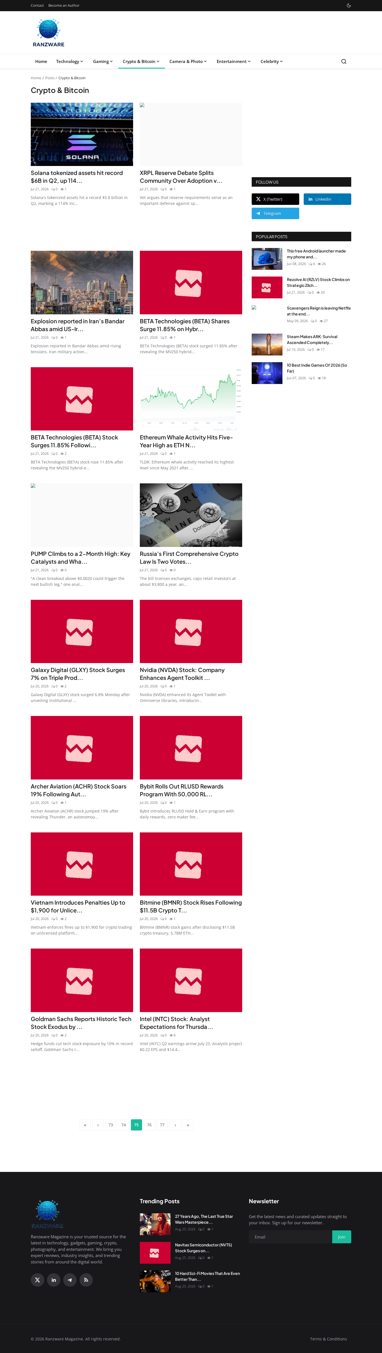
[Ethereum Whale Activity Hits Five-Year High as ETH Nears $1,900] (191, 399)
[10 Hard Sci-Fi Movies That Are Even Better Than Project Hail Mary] (155, 1281)
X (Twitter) (272, 199)
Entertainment (232, 61)
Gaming (101, 61)
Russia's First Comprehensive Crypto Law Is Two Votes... (189, 557)
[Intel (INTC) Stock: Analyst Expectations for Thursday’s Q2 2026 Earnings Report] (191, 980)
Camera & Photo (186, 61)
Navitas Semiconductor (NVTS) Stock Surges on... (203, 1247)
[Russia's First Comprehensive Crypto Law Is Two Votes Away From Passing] (191, 515)
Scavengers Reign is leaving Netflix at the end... (319, 310)
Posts (50, 77)
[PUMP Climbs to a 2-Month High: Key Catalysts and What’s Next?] (82, 515)
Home (41, 61)
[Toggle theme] (348, 5)
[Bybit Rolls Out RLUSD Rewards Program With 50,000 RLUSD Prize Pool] (191, 748)
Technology (67, 61)
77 (162, 1124)
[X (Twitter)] (37, 1280)
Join (341, 1237)
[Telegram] (70, 1280)
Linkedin (323, 199)
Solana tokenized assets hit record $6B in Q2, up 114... (77, 176)
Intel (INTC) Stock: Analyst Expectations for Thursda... (176, 1022)
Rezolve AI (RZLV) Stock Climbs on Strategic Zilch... (318, 282)
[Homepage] (48, 32)
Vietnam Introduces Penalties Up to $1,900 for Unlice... (78, 906)
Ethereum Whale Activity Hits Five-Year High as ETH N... (186, 441)
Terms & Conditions (328, 1339)
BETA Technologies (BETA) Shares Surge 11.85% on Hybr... (185, 324)
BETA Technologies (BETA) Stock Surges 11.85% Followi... (74, 441)
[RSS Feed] (86, 1280)
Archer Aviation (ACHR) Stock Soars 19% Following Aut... (78, 790)
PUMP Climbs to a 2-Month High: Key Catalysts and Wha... (80, 557)
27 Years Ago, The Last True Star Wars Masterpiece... (204, 1219)
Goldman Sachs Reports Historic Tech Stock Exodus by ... (81, 1022)
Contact (37, 5)
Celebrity (270, 61)
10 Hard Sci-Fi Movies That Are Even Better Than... (207, 1276)
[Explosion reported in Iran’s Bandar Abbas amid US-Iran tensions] (82, 282)
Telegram (272, 213)
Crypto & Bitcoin (139, 61)
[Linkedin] (53, 1280)
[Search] (343, 61)
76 (149, 1124)
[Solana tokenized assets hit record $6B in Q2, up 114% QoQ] (82, 134)
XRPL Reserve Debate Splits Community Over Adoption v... (181, 176)
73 (111, 1124)
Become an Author (63, 5)
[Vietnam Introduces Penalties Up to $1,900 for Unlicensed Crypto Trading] (82, 864)
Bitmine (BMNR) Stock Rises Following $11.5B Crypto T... (191, 906)
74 (123, 1124)
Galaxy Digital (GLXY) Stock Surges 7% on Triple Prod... (78, 673)
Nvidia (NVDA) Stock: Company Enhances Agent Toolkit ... (182, 673)
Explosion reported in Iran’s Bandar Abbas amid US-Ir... (77, 324)
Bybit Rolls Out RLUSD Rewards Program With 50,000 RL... (181, 790)
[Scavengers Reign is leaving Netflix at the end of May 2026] (267, 316)
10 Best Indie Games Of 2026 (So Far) (317, 367)
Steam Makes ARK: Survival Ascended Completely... (312, 339)
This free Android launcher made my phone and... (316, 253)
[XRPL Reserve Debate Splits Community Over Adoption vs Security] (191, 134)
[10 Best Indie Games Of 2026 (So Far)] (267, 373)
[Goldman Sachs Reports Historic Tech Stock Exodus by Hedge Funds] (82, 980)
